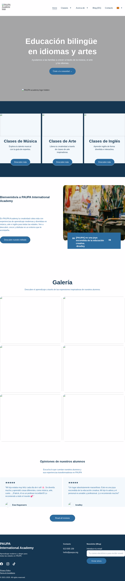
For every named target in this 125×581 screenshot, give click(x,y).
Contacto (109, 8)
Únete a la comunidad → (62, 71)
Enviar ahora (96, 561)
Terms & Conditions (7, 573)
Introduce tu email (94, 549)
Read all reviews (62, 518)
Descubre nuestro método (15, 240)
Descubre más (20, 162)
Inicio (54, 8)
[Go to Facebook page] (1, 563)
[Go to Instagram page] (7, 563)
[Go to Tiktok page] (14, 563)
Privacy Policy (5, 570)
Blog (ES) (97, 8)
